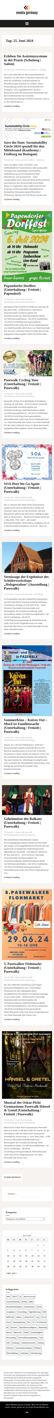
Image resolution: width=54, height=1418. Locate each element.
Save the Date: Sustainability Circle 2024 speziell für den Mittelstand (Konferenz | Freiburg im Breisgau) (25, 148)
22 (38, 1261)
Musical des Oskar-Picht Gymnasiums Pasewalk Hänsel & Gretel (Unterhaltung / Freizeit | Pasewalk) (27, 1108)
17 (8, 1261)
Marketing (43, 1327)
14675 (15, 1296)
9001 (8, 1296)
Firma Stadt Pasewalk (23, 299)
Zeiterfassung (36, 1353)
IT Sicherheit (41, 1322)
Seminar (41, 1343)
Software (10, 1348)
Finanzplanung (19, 1322)
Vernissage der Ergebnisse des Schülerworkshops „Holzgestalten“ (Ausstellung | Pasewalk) (26, 582)
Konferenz (41, 160)
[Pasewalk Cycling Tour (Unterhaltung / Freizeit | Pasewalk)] (28, 366)
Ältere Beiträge (12, 1177)
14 (32, 1255)
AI (20, 1296)
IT (33, 1322)
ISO (28, 1322)
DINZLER (10, 1317)
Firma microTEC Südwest (25, 160)
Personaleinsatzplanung (27, 1337)
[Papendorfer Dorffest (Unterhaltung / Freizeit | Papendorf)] (28, 246)
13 (26, 1255)
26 (20, 1266)
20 (26, 1261)
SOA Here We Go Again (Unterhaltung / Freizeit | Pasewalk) (22, 488)
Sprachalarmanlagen (24, 1348)
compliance (11, 1312)
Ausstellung (38, 594)
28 (32, 1266)
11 (14, 1255)
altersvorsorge (29, 1296)
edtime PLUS (29, 1317)
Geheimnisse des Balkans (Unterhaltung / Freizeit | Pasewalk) (23, 822)
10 (8, 1255)
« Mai (8, 1273)
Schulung (42, 70)
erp (37, 1317)
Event (44, 1317)
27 (26, 1266)
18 (14, 1261)
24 (8, 1266)
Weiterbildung (12, 1353)
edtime (19, 1317)
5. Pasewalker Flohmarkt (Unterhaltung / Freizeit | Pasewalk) (22, 968)
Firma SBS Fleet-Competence (26, 70)
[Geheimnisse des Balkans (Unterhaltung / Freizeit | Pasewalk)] (28, 803)
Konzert (14, 1327)
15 (38, 1255)
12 (20, 1255)
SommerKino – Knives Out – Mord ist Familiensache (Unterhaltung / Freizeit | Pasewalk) (25, 725)
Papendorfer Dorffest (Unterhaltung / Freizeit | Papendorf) (22, 290)
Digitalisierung (34, 1312)
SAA (41, 1337)
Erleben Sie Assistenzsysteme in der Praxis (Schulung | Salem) (25, 60)
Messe (9, 1332)
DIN (44, 1312)
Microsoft (17, 1332)
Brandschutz (29, 1307)
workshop (24, 1353)
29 (38, 1266)
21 (32, 1261)
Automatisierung (13, 1302)
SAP (8, 1343)
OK (27, 1412)
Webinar (37, 1348)
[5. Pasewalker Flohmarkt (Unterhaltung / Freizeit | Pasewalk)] (28, 924)
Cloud (39, 1307)
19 (20, 1261)
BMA (31, 1302)
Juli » (14, 1273)
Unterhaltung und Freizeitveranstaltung (19, 302)
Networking (11, 1337)
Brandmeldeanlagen (14, 1307)
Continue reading (19, 107)
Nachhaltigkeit (36, 1332)
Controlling (22, 1312)
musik (26, 1332)
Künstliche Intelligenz (28, 1327)
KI (7, 1327)
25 (14, 1266)
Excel (9, 1322)
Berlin (24, 1302)
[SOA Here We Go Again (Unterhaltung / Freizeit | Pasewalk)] (28, 465)
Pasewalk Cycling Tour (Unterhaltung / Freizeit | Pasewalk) (22, 384)
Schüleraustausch (28, 1343)
